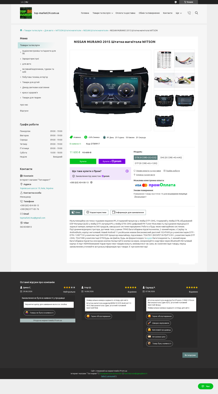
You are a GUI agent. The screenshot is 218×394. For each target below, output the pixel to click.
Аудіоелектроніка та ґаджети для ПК (39, 52)
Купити (83, 161)
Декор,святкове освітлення (35, 87)
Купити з (107, 161)
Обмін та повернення (149, 13)
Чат (208, 386)
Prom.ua (123, 371)
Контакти (167, 13)
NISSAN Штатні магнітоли (95, 30)
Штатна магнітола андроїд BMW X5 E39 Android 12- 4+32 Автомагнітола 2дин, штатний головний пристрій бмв (109, 305)
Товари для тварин (31, 97)
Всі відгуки (190, 355)
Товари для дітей (30, 82)
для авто (26, 64)
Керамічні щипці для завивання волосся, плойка (46, 304)
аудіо (149, 238)
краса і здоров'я (30, 92)
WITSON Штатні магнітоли (68, 30)
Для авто (48, 30)
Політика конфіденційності (135, 373)
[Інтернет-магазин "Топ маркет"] (26, 13)
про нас (24, 104)
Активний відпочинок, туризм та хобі (38, 70)
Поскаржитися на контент (111, 373)
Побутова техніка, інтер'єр (35, 77)
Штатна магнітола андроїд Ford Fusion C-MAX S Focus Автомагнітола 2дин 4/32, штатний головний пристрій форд (171, 302)
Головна (85, 13)
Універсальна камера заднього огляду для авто (107, 300)
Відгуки (24, 110)
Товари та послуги (101, 13)
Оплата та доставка (125, 13)
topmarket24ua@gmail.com (32, 218)
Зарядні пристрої (30, 59)
